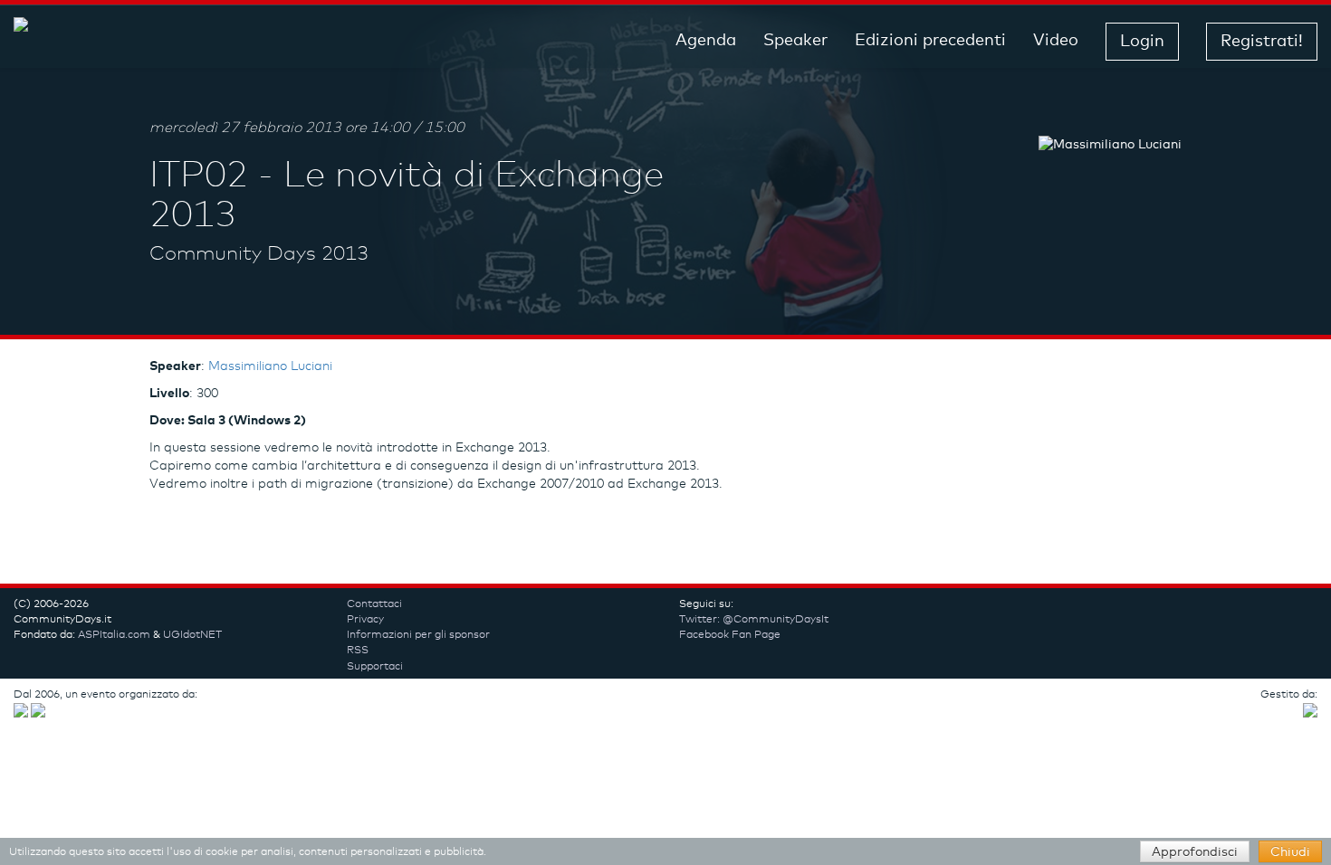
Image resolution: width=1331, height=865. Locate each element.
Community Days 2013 (259, 254)
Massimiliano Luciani (270, 366)
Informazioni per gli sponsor (418, 635)
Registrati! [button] (1262, 41)
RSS (358, 650)
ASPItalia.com (114, 635)
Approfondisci (1195, 852)
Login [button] (1142, 41)
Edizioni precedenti (930, 41)
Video (1055, 41)
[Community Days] (158, 41)
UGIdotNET (192, 635)
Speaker (795, 41)
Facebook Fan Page (729, 635)
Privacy (365, 619)
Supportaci (375, 666)
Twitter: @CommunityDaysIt (753, 619)
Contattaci (374, 604)
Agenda (705, 41)
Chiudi (1290, 852)
